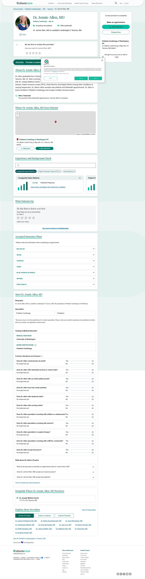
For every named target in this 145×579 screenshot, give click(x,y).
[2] (30, 52)
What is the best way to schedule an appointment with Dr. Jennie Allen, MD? (43, 466)
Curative (20, 261)
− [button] (17, 116)
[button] (42, 356)
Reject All (81, 78)
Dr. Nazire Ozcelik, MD (83, 525)
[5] (39, 52)
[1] (26, 52)
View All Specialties (89, 510)
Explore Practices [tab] (64, 515)
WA (44, 9)
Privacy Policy (54, 71)
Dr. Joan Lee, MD (65, 525)
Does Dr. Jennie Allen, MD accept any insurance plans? (36, 472)
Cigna (19, 267)
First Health (22, 284)
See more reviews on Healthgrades (56, 228)
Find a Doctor (18, 9)
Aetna (19, 255)
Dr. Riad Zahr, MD (81, 529)
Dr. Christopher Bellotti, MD (24, 525)
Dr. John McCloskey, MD (74, 521)
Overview (20, 62)
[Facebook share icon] (117, 574)
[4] (36, 52)
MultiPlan (21, 249)
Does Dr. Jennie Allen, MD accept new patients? (34, 477)
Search (116, 3)
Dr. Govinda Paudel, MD (46, 525)
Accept (95, 78)
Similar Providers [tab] (25, 515)
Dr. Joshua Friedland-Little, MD (26, 521)
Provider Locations (34, 62)
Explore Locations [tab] (44, 515)
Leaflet (78, 134)
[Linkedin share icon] (124, 574)
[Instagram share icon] (121, 574)
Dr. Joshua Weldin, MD (44, 529)
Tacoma (50, 9)
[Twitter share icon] (127, 574)
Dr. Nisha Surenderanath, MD (51, 521)
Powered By (17, 542)
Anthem (19, 278)
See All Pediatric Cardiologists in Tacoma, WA (29, 538)
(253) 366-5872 (45, 148)
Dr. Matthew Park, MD (63, 529)
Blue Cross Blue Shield (26, 273)
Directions (26, 148)
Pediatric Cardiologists (33, 9)
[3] (33, 52)
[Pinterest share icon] (130, 574)
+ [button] (17, 113)
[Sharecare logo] (35, 550)
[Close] (102, 60)
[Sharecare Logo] (24, 3)
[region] (73, 70)
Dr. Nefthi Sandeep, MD (23, 529)
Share (24, 35)
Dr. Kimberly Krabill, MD (23, 533)
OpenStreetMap (85, 134)
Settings (50, 78)
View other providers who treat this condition (48, 187)
